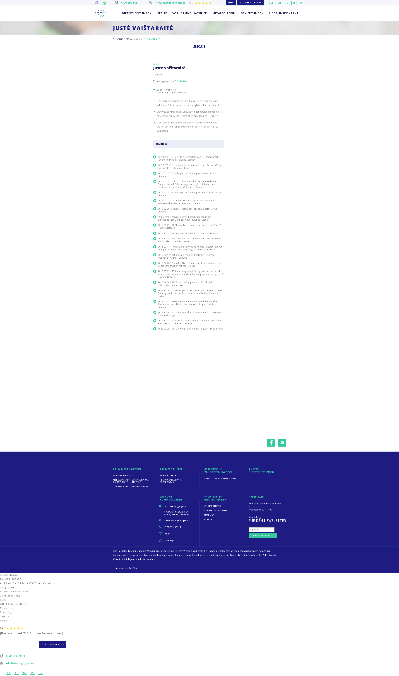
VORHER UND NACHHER (189, 13)
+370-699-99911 (172, 527)
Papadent (118, 39)
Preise (162, 13)
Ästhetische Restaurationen (220, 478)
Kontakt (291, 13)
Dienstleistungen (137, 13)
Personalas (132, 39)
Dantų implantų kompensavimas (130, 486)
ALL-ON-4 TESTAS (251, 2)
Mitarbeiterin (223, 13)
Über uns (276, 13)
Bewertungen (252, 13)
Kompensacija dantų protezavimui (171, 481)
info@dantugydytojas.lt (176, 520)
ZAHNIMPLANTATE (122, 475)
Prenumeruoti (262, 535)
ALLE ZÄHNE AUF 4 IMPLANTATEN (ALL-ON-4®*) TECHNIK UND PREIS (131, 481)
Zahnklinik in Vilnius (10, 595)
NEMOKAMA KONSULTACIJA (19, 647)
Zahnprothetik (168, 475)
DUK (230, 2)
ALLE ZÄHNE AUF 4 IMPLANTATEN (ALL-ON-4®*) (27, 583)
